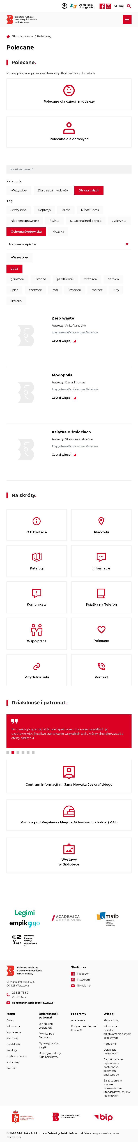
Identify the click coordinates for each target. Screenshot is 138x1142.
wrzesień (90, 279)
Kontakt (11, 1068)
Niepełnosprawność (25, 221)
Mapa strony (111, 1020)
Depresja (44, 210)
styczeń (16, 301)
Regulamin (110, 1043)
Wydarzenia (13, 1032)
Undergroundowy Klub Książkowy (50, 1055)
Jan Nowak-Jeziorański (46, 1025)
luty (116, 290)
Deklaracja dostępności (86, 6)
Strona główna (22, 36)
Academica (78, 1020)
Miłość (65, 210)
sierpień (113, 279)
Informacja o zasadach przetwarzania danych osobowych (117, 1032)
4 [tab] (23, 752)
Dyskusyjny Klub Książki (49, 1045)
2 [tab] (13, 752)
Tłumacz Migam (73, 6)
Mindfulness (90, 210)
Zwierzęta (119, 221)
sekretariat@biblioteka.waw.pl (33, 1002)
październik (65, 279)
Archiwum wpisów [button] (22, 244)
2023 (14, 269)
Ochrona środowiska (26, 231)
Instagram (108, 6)
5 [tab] (28, 752)
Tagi (9, 201)
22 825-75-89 (20, 992)
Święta (54, 221)
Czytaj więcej (61, 341)
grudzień (17, 279)
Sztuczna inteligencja (85, 221)
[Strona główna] (23, 19)
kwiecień (74, 290)
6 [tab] (33, 752)
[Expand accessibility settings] (65, 6)
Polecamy (12, 1062)
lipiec (14, 290)
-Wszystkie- (19, 190)
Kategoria (13, 181)
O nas (10, 1020)
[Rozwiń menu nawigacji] (127, 19)
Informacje (13, 1026)
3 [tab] (18, 752)
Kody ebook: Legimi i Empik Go (84, 1028)
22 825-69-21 (20, 997)
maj (55, 290)
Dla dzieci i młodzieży (53, 190)
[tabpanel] (69, 731)
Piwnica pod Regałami (46, 1035)
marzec (97, 290)
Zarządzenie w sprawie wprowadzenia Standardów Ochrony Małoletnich (117, 1088)
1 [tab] (7, 752)
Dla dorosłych (89, 190)
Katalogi (11, 1050)
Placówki (12, 1038)
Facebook (102, 6)
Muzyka (58, 231)
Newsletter (84, 985)
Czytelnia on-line (16, 1056)
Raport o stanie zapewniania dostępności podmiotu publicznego (113, 1067)
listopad (40, 279)
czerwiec (35, 290)
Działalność (13, 1044)
